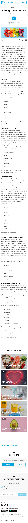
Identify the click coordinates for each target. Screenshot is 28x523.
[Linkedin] (7, 505)
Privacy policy (18, 514)
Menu (23, 2)
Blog (12, 514)
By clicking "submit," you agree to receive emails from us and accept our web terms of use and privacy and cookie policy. (14, 488)
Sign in (8, 464)
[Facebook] (2, 505)
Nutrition (14, 7)
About (3, 514)
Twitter (23, 40)
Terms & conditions (6, 516)
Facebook (19, 40)
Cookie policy (15, 516)
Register (20, 464)
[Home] (7, 2)
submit (22, 494)
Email (26, 40)
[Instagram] (5, 505)
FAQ (22, 516)
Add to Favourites (4, 356)
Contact (8, 514)
